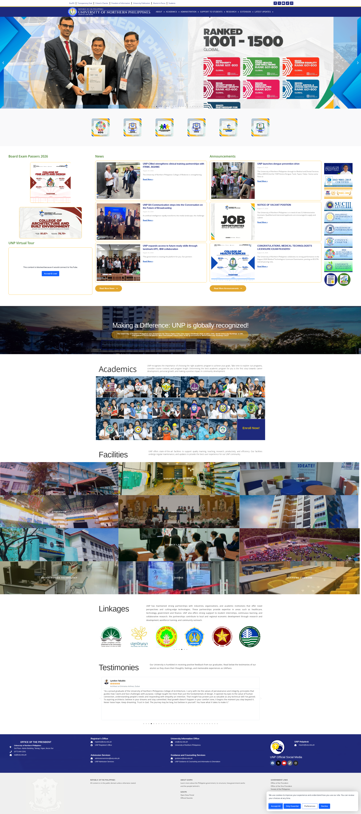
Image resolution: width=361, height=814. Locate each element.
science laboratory (179, 545)
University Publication (141, 3)
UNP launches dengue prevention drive (278, 164)
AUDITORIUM (179, 512)
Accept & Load (50, 273)
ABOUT (159, 12)
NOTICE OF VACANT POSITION (274, 205)
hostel (59, 545)
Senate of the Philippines (280, 789)
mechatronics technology (59, 578)
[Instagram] (291, 3)
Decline (324, 806)
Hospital (59, 479)
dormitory (299, 512)
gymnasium (59, 512)
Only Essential (292, 806)
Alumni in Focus (159, 3)
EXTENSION (245, 12)
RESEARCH (231, 12)
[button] (3, 63)
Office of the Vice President (281, 786)
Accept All (275, 806)
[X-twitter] (279, 3)
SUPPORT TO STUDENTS (211, 12)
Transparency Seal (85, 3)
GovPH (71, 3)
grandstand (299, 545)
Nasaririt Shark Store (179, 479)
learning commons (299, 578)
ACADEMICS (171, 12)
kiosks (178, 578)
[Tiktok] (287, 3)
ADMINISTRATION (188, 12)
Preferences (309, 806)
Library (299, 479)
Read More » (148, 179)
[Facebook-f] (275, 3)
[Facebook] (272, 763)
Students (172, 3)
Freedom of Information (120, 3)
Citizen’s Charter (101, 3)
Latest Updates (263, 12)
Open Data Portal (187, 795)
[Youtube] (283, 3)
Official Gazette (186, 798)
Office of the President (279, 783)
